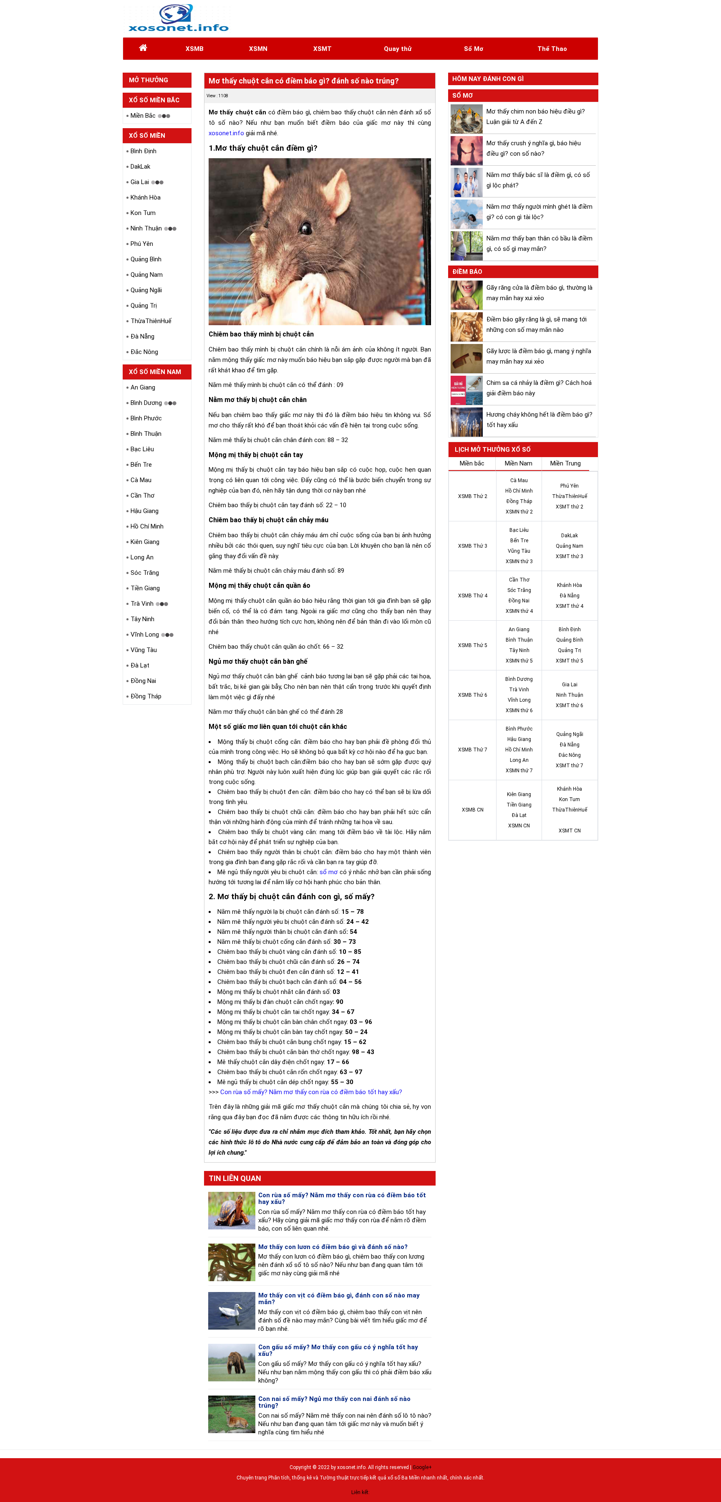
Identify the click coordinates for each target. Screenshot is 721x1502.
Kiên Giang (145, 542)
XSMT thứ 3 (569, 556)
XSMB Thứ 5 (472, 645)
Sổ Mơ (473, 49)
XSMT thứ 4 (569, 606)
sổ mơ (329, 872)
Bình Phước (146, 418)
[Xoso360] (177, 18)
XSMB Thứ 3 (472, 546)
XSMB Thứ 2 (472, 496)
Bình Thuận (146, 433)
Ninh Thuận (146, 228)
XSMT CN (570, 831)
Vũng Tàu (144, 650)
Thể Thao (552, 49)
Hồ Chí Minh (147, 526)
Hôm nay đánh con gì (488, 79)
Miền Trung (565, 463)
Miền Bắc (143, 115)
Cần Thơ (142, 495)
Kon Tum (143, 213)
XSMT (322, 49)
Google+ (422, 1467)
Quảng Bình (146, 259)
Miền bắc (472, 463)
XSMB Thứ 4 (472, 596)
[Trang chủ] (143, 49)
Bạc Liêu (142, 449)
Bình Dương (146, 403)
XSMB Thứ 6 (472, 695)
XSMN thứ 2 (519, 512)
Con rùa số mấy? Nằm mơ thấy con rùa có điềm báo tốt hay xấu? (311, 1092)
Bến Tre (141, 464)
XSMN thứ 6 (519, 710)
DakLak (140, 166)
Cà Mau (141, 480)
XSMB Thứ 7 (472, 750)
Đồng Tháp (146, 696)
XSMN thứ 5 (519, 661)
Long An (142, 557)
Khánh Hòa (146, 197)
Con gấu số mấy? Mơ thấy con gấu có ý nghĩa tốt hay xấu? (338, 1350)
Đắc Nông (144, 352)
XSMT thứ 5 (569, 661)
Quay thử (397, 49)
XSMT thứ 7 (569, 766)
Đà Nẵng (142, 336)
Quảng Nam (147, 274)
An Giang (143, 387)
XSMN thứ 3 (519, 561)
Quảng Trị (144, 305)
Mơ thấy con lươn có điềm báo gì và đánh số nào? (333, 1247)
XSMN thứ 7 (519, 771)
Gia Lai (140, 182)
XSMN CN (519, 826)
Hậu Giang (145, 511)
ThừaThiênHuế (151, 321)
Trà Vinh (142, 603)
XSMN (258, 49)
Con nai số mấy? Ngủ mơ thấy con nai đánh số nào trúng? (334, 1402)
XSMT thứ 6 (569, 705)
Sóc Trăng (145, 573)
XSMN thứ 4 (519, 611)
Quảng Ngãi (146, 290)
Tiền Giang (145, 588)
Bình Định (143, 151)
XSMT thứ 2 (569, 507)
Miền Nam (518, 463)
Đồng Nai (143, 681)
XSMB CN (473, 810)
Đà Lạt (140, 665)
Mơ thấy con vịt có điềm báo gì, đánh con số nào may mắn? (339, 1299)
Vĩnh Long (145, 634)
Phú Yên (142, 244)
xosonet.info (226, 133)
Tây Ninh (142, 619)
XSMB (195, 49)
